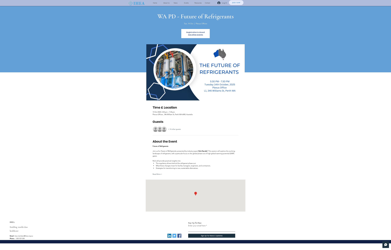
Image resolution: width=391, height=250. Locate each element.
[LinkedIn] (169, 236)
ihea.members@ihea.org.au (23, 236)
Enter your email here (197, 226)
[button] (167, 3)
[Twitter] (174, 236)
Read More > (157, 174)
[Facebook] (179, 236)
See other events (195, 35)
